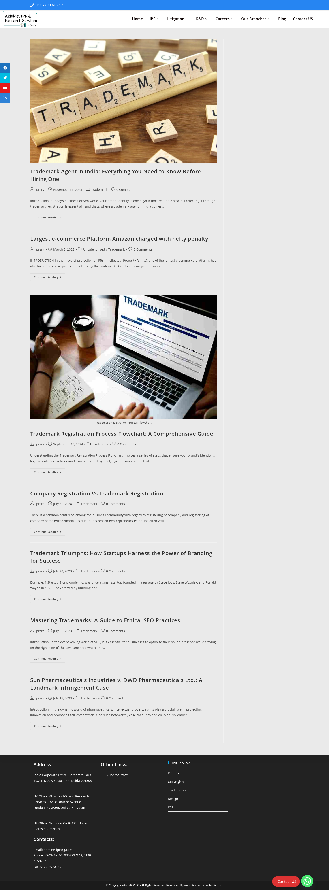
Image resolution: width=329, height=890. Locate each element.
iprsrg (39, 189)
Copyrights (176, 782)
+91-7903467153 (50, 5)
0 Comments (125, 189)
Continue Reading (49, 218)
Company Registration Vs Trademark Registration (96, 493)
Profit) (124, 775)
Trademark (99, 189)
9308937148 (73, 855)
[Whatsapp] (307, 881)
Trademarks (177, 790)
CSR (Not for (110, 775)
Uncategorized (94, 249)
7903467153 (54, 855)
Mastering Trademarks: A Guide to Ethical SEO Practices (105, 620)
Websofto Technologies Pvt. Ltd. (203, 885)
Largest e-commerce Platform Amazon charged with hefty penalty (119, 238)
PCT (170, 807)
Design (173, 799)
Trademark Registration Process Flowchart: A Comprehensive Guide (121, 433)
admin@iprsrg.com (58, 850)
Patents (173, 773)
